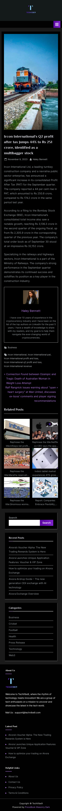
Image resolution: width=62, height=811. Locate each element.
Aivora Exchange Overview (24, 593)
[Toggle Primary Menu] (56, 24)
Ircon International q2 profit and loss (22, 362)
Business (12, 347)
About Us (13, 776)
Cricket (13, 623)
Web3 (12, 655)
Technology (15, 648)
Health (12, 636)
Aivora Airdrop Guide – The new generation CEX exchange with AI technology (27, 583)
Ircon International (17, 354)
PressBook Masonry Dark (37, 807)
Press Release (17, 642)
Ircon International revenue (18, 366)
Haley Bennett (40, 159)
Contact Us (14, 782)
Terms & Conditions (18, 793)
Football (13, 630)
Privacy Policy (15, 787)
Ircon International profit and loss (21, 358)
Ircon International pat (39, 354)
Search (13, 517)
